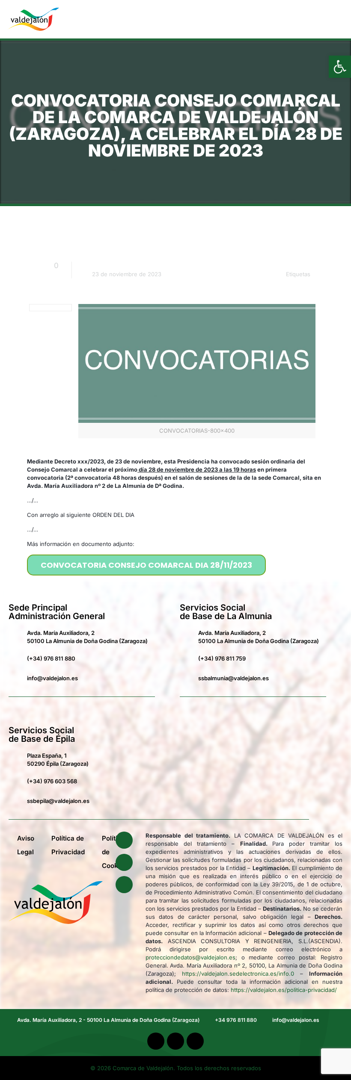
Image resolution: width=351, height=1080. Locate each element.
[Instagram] (124, 884)
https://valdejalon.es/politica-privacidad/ (284, 989)
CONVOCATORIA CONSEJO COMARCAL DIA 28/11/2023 (146, 565)
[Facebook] (124, 840)
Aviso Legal (25, 845)
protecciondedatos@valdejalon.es (190, 957)
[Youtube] (124, 862)
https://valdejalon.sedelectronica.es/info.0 (238, 973)
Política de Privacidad (68, 845)
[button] (327, 19)
